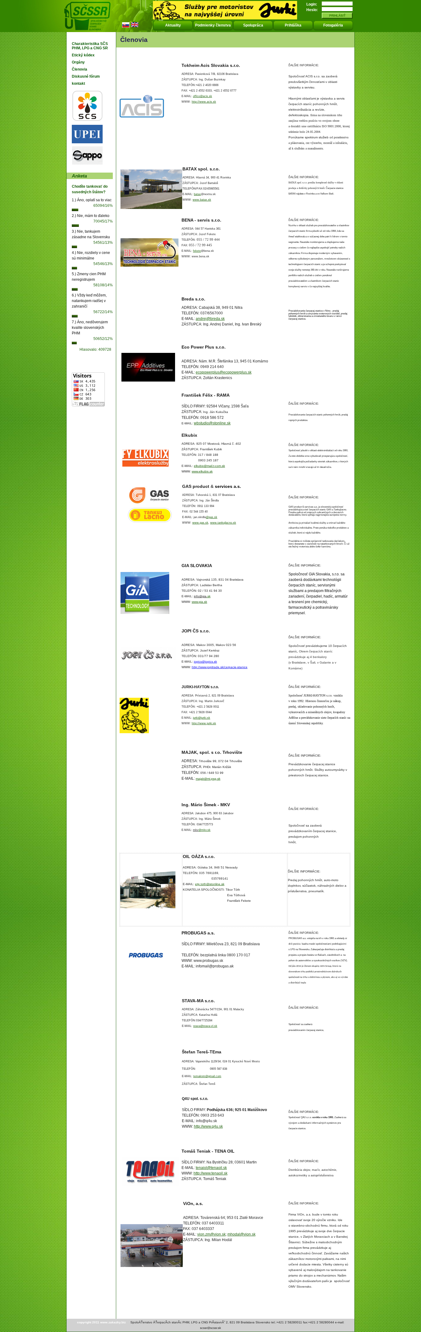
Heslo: (312, 10)
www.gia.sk (199, 601)
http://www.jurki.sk (204, 723)
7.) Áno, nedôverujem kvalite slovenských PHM (90, 327)
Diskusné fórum (86, 76)
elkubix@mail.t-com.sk (209, 466)
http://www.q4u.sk (208, 1126)
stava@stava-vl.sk (205, 1026)
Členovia (79, 69)
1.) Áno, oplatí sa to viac (92, 200)
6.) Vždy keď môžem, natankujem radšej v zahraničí (89, 300)
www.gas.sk (200, 522)
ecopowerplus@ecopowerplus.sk (223, 372)
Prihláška (293, 25)
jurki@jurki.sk (201, 717)
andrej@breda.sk (210, 319)
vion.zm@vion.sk (211, 1234)
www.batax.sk (202, 199)
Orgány (78, 62)
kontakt (78, 83)
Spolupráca (253, 25)
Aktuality (173, 25)
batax (197, 194)
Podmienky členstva (213, 25)
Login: (311, 4)
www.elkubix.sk (202, 471)
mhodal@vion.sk (241, 1234)
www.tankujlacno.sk (223, 522)
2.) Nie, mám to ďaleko (90, 216)
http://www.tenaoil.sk (210, 1173)
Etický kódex (83, 55)
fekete (197, 250)
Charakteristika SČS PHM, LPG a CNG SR (90, 46)
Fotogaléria (333, 25)
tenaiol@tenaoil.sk (211, 1168)
